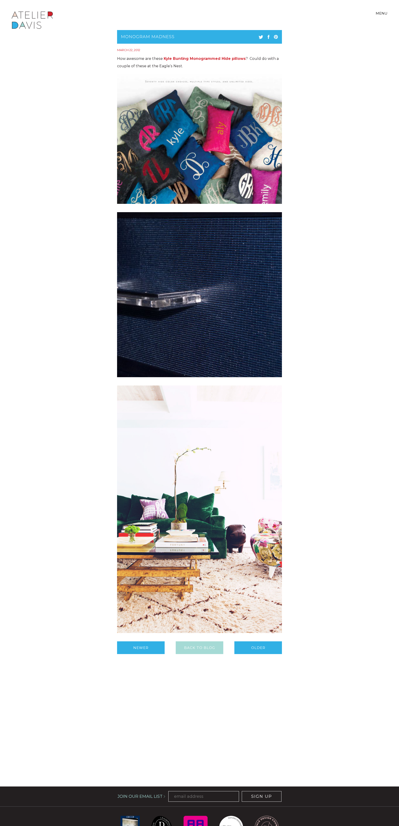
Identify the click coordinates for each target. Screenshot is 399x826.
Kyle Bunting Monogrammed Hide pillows (205, 58)
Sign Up (261, 796)
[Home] (32, 21)
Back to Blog (199, 648)
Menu (381, 13)
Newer (140, 648)
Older (258, 648)
